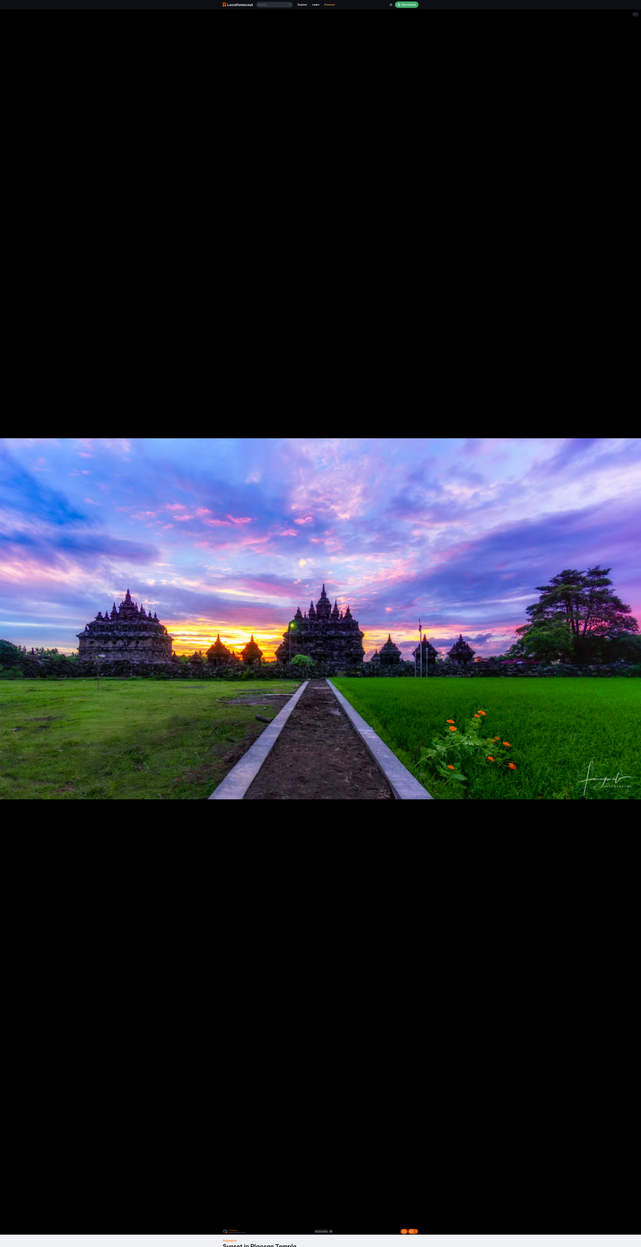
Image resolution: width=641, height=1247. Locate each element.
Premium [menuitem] (330, 4)
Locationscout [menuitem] (238, 5)
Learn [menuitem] (315, 4)
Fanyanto (233, 1230)
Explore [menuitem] (302, 4)
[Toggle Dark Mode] (391, 5)
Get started (408, 4)
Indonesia (230, 1240)
